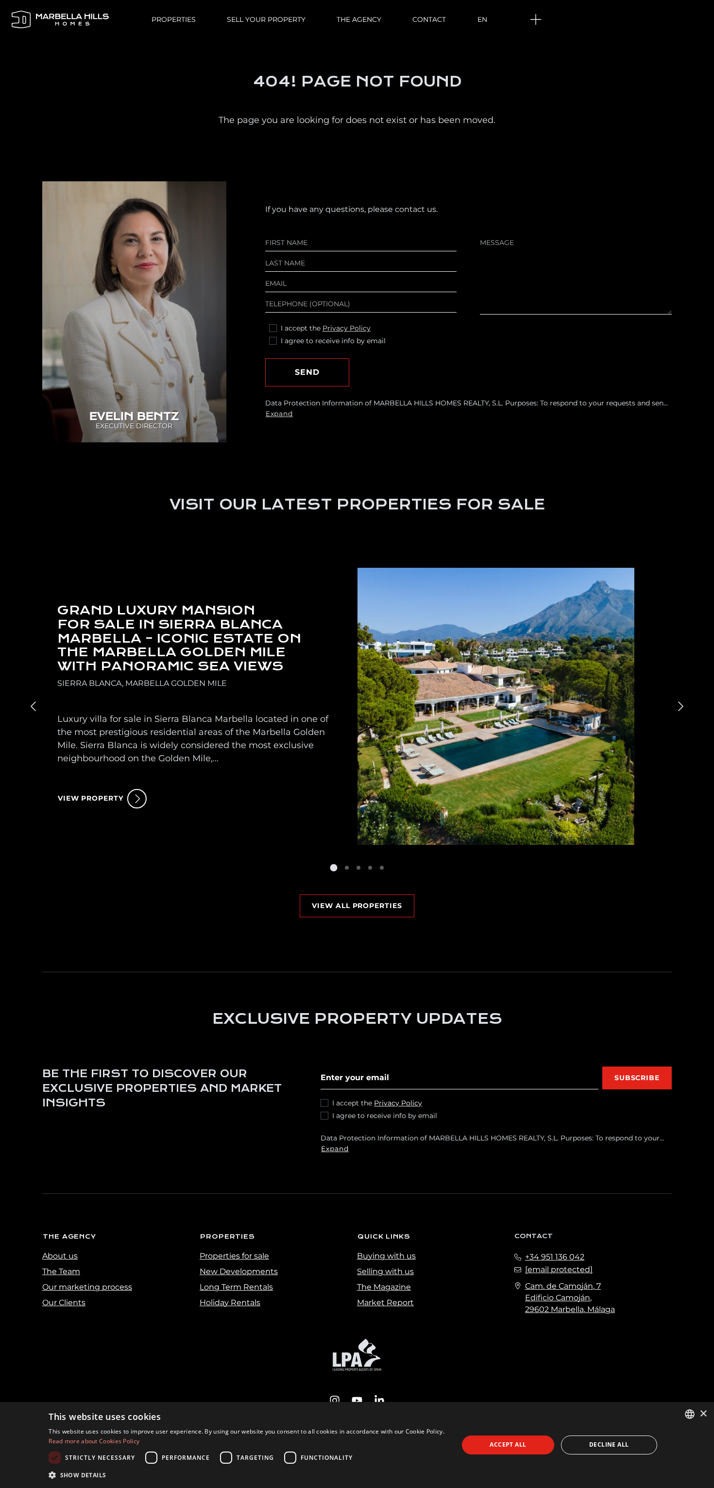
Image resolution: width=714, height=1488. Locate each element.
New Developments (239, 1271)
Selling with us (385, 1271)
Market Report (385, 1302)
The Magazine (384, 1287)
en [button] (482, 19)
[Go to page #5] (382, 867)
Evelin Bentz (134, 416)
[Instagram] (334, 1399)
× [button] (703, 1414)
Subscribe (637, 1077)
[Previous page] (34, 706)
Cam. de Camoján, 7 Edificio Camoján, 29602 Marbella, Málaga (570, 1297)
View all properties (357, 905)
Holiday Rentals (230, 1302)
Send (307, 372)
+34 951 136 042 (554, 1256)
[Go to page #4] (370, 867)
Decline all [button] (609, 1444)
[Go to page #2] (347, 867)
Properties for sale (234, 1255)
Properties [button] (174, 19)
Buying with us (386, 1255)
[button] (247, 1475)
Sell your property (266, 19)
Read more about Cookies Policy (94, 1441)
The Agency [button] (359, 19)
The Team (61, 1271)
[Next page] (680, 706)
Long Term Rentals (236, 1287)
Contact (429, 19)
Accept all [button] (508, 1444)
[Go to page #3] (358, 867)
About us (60, 1255)
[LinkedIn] (379, 1399)
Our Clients (63, 1302)
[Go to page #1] (333, 867)
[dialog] (357, 1445)
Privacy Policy (347, 328)
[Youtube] (357, 1399)
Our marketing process (87, 1287)
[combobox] (690, 1414)
